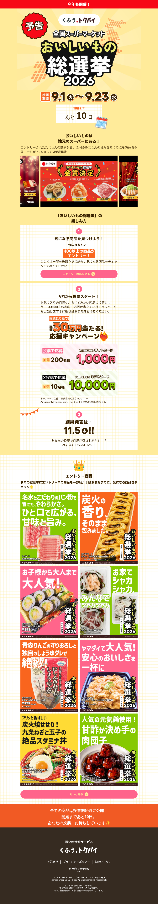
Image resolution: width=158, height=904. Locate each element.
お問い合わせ (103, 861)
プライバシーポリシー (76, 861)
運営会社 (52, 861)
